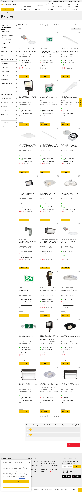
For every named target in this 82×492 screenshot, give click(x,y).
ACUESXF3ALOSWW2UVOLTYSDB (48, 287)
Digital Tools (38, 9)
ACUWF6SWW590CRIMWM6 (68, 240)
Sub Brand (4, 75)
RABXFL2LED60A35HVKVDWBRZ (48, 335)
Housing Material (7, 99)
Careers (30, 476)
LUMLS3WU (22, 287)
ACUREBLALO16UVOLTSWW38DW (69, 192)
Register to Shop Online (74, 1)
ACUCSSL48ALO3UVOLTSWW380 (70, 48)
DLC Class (4, 126)
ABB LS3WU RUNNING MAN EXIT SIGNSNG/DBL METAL (27, 289)
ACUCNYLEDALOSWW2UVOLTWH (69, 287)
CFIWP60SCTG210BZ (24, 192)
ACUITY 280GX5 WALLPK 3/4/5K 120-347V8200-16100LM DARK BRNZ (49, 242)
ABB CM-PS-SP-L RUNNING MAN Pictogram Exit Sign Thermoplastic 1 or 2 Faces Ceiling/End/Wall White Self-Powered (49, 51)
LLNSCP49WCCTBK (66, 335)
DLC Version (5, 122)
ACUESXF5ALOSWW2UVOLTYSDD (28, 96)
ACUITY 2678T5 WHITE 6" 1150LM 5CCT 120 (69, 242)
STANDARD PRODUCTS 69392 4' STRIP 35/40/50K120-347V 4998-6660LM (69, 99)
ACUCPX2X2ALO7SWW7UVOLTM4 (28, 144)
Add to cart (24, 76)
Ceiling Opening (6, 95)
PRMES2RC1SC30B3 (45, 96)
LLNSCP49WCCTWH (45, 192)
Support (5, 1)
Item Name (4, 63)
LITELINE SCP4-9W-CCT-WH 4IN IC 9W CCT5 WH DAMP (48, 194)
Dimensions (5, 91)
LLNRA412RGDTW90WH (46, 383)
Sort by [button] (77, 25)
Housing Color (6, 110)
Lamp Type (4, 67)
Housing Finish (6, 87)
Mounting (4, 107)
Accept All (16, 481)
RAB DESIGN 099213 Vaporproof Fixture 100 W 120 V (27, 242)
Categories (5, 25)
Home (2, 13)
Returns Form (32, 471)
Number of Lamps (7, 103)
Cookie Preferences (34, 489)
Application (5, 114)
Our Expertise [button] (23, 9)
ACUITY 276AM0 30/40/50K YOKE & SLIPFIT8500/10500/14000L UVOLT (49, 289)
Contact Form (32, 474)
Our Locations (32, 469)
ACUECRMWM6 (23, 335)
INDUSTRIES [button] (51, 9)
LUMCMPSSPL (43, 48)
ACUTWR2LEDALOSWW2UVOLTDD (49, 240)
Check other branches (26, 66)
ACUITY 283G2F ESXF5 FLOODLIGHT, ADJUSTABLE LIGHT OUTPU (28, 98)
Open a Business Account (59, 1)
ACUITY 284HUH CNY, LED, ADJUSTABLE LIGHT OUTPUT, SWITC (70, 289)
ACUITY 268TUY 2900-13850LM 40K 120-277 (28, 385)
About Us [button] (63, 9)
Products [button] (8, 9)
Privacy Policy (22, 478)
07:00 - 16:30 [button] (17, 6)
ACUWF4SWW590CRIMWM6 (26, 48)
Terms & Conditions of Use (46, 489)
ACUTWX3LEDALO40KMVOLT (26, 383)
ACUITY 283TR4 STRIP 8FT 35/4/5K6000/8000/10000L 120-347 (49, 146)
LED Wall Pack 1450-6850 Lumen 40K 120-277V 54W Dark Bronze (70, 385)
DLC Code (4, 79)
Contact (75, 9)
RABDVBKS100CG (23, 240)
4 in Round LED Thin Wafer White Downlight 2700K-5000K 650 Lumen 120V (28, 51)
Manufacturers (6, 51)
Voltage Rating (6, 83)
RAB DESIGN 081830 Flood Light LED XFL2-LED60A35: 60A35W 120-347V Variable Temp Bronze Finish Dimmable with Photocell (49, 338)
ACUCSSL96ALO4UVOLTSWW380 (49, 144)
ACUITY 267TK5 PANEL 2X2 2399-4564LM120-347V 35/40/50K (27, 146)
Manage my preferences (16, 485)
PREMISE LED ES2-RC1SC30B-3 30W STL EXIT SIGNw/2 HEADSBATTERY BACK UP (49, 99)
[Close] (29, 462)
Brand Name (5, 71)
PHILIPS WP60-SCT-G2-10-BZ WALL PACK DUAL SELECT (28, 194)
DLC (2, 118)
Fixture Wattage (7, 59)
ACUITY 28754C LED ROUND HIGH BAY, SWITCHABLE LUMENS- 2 (69, 194)
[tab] (9, 25)
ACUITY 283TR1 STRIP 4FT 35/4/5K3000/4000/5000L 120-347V (70, 50)
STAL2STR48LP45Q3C (66, 96)
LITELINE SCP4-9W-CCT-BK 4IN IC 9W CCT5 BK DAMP (70, 337)
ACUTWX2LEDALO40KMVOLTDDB (69, 383)
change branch (27, 6)
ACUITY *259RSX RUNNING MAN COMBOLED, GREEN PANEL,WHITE (27, 337)
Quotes (50, 1)
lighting (8, 13)
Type (2, 55)
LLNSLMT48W (64, 144)
